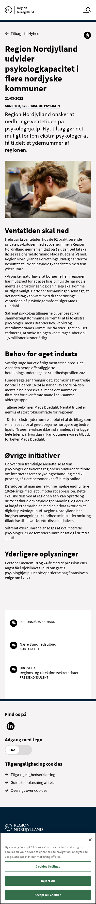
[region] (48, 868)
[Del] (87, 35)
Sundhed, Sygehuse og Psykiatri (32, 106)
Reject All (48, 881)
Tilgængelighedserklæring (33, 774)
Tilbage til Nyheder (27, 34)
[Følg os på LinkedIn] (10, 728)
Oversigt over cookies (29, 790)
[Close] (90, 839)
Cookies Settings (48, 866)
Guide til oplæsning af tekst (34, 782)
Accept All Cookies (48, 895)
